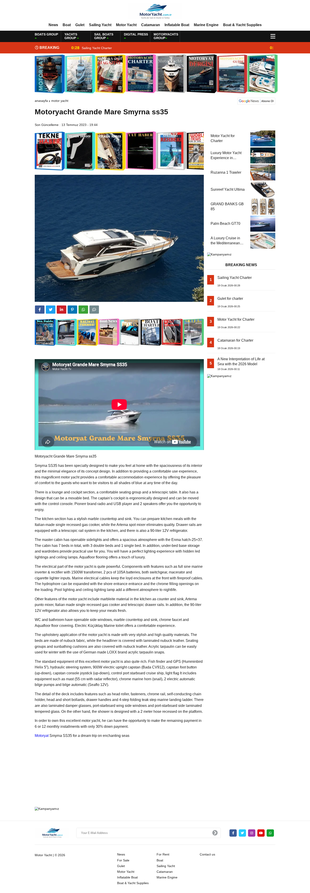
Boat (67, 25)
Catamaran (150, 25)
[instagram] (251, 833)
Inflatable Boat (177, 25)
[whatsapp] (270, 833)
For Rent (163, 854)
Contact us (207, 854)
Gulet (79, 25)
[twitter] (51, 309)
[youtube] (261, 833)
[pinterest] (72, 309)
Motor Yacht (126, 25)
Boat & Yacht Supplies (242, 25)
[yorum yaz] (94, 309)
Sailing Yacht (100, 25)
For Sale (123, 860)
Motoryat (42, 736)
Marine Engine (206, 25)
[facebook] (40, 309)
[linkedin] (61, 309)
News (53, 25)
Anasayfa (41, 101)
